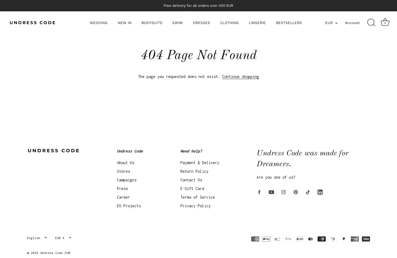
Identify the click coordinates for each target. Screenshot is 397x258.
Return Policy (194, 171)
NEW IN (125, 23)
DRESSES (201, 23)
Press (122, 188)
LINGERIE (257, 23)
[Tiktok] (308, 191)
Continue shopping (240, 76)
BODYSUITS (152, 23)
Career (123, 197)
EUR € (60, 238)
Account (352, 23)
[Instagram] (283, 191)
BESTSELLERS (289, 23)
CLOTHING (229, 23)
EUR (329, 23)
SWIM (177, 23)
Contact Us (191, 180)
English (33, 238)
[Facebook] (259, 191)
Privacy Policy (195, 205)
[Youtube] (271, 191)
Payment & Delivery (199, 162)
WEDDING (98, 23)
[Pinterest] (295, 191)
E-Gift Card (192, 188)
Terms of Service (197, 197)
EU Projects (129, 205)
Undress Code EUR (55, 253)
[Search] (371, 23)
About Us (125, 162)
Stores (123, 171)
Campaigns (126, 180)
